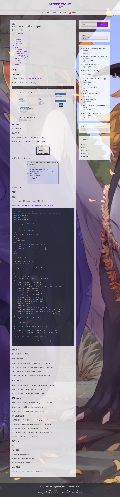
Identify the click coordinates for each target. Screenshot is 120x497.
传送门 (55, 13)
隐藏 (22, 33)
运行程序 (18, 60)
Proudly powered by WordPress (48, 493)
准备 (15, 37)
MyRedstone (60, 4)
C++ (13, 23)
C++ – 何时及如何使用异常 (91, 99)
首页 (43, 13)
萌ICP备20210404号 (60, 487)
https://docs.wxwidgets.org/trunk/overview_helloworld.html (34, 205)
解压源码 (18, 41)
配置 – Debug (22, 56)
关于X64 (18, 62)
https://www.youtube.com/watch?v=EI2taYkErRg (27, 472)
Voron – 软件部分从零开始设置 (92, 114)
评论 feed (86, 153)
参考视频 (16, 64)
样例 (15, 45)
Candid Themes (77, 493)
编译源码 (18, 43)
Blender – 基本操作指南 (90, 93)
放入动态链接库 (20, 58)
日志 (60, 13)
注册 (84, 144)
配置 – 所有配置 (23, 52)
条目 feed (86, 150)
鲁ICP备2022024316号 (47, 487)
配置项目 (18, 49)
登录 (64, 13)
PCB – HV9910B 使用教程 (90, 87)
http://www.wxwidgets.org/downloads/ (31, 79)
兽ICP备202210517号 (73, 487)
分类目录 (83, 35)
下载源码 (18, 39)
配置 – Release (23, 54)
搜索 (102, 24)
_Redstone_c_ (26, 30)
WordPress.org (87, 156)
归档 (82, 126)
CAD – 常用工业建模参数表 (91, 64)
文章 (48, 13)
